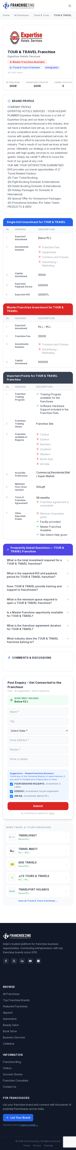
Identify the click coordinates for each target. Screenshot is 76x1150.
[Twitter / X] (14, 961)
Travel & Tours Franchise (26, 67)
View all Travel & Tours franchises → (38, 900)
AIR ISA (18, 796)
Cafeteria (8, 1043)
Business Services (14, 1037)
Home (6, 15)
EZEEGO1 (19, 791)
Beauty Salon (11, 1025)
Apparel (8, 1012)
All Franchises (21, 15)
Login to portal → (29, 1125)
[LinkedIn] (22, 961)
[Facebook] (6, 961)
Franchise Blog (12, 1061)
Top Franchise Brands (16, 1000)
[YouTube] (30, 961)
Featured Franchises (15, 1006)
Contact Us (9, 1086)
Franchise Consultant (15, 1080)
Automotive (10, 1018)
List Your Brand (20, 1117)
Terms (51, 813)
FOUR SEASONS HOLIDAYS (29, 783)
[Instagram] (38, 961)
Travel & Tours (41, 15)
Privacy (37, 1145)
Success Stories (13, 1074)
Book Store (10, 1031)
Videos (7, 1068)
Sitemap (48, 1145)
